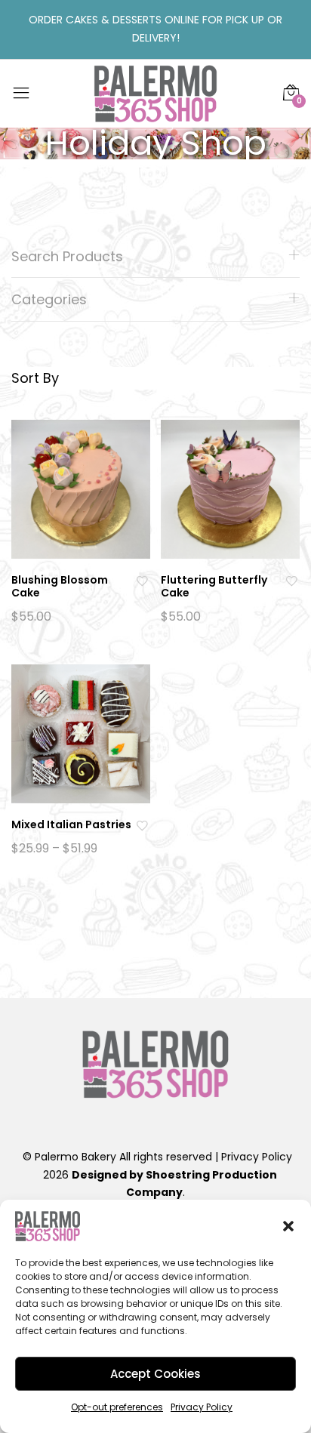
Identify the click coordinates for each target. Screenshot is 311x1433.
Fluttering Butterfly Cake (214, 586)
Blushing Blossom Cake (59, 586)
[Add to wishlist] (143, 580)
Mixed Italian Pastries (71, 824)
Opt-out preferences (117, 1407)
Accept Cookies (155, 1374)
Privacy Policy (201, 1407)
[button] (288, 1226)
